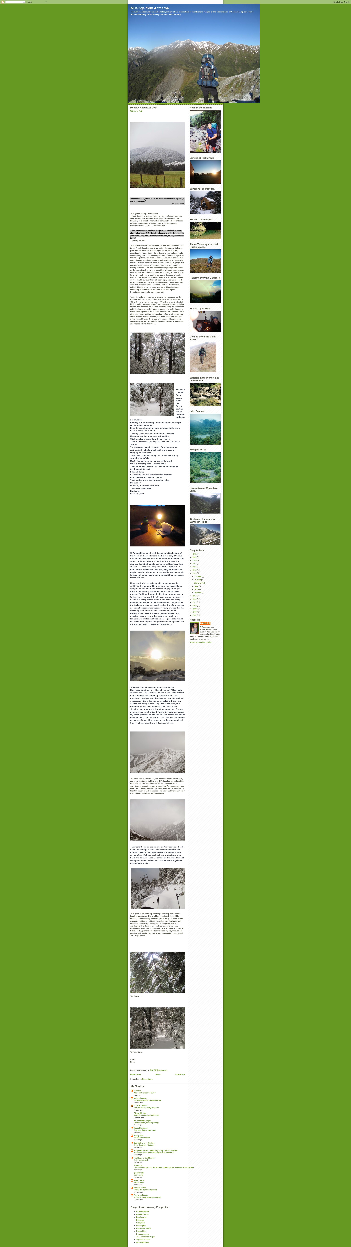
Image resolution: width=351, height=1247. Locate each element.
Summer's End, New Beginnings (146, 1123)
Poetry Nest (138, 1136)
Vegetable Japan (141, 1128)
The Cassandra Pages (145, 1237)
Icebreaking (138, 1175)
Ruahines (206, 623)
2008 (195, 612)
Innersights (141, 1226)
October (198, 576)
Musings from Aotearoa (150, 8)
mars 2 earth (139, 1180)
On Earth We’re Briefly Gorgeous (146, 1108)
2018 (195, 560)
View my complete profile (200, 642)
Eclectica (140, 1220)
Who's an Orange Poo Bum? (144, 1093)
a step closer (139, 1182)
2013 (195, 596)
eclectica (137, 1091)
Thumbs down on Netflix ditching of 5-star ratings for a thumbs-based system (164, 1168)
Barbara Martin (140, 1188)
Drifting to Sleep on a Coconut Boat (147, 1197)
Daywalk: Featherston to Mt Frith (146, 1115)
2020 (195, 557)
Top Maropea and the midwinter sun (147, 1100)
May (197, 586)
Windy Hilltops (140, 1113)
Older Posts (180, 1074)
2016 (195, 567)
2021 (195, 554)
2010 (195, 606)
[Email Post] (168, 1070)
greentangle (139, 1173)
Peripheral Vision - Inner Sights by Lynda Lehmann (155, 1150)
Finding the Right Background (145, 1190)
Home (157, 1074)
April (197, 589)
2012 (195, 599)
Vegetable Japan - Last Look (145, 1130)
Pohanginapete (142, 1234)
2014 (195, 573)
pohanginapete (140, 1098)
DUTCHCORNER (140, 1106)
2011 (195, 602)
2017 (195, 564)
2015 (195, 570)
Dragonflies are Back (142, 1138)
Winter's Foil (136, 111)
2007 (195, 615)
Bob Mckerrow (142, 1214)
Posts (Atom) (147, 1079)
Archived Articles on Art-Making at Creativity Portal (154, 1153)
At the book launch (141, 1160)
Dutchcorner (141, 1217)
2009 (195, 609)
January (198, 593)
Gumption (138, 1165)
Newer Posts (135, 1074)
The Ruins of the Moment (144, 1158)
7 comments (162, 1070)
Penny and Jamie (141, 1195)
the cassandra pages (142, 1121)
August (198, 580)
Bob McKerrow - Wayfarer (144, 1143)
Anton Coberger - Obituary (144, 1145)
